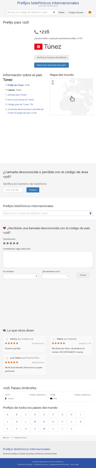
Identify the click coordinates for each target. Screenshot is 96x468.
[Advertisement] (16, 40)
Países (61, 12)
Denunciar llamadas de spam (51, 65)
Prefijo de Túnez (16, 85)
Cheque (33, 189)
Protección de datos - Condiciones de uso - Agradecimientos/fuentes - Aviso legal (48, 464)
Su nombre (8, 271)
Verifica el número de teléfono (51, 57)
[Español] (89, 12)
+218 (52, 394)
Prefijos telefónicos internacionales (48, 3)
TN (31, 104)
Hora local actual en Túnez (21, 99)
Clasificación (9, 239)
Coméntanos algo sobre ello (16, 248)
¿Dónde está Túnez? (17, 94)
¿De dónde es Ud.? (51, 271)
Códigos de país (75, 12)
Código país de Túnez (18, 104)
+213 (7, 394)
